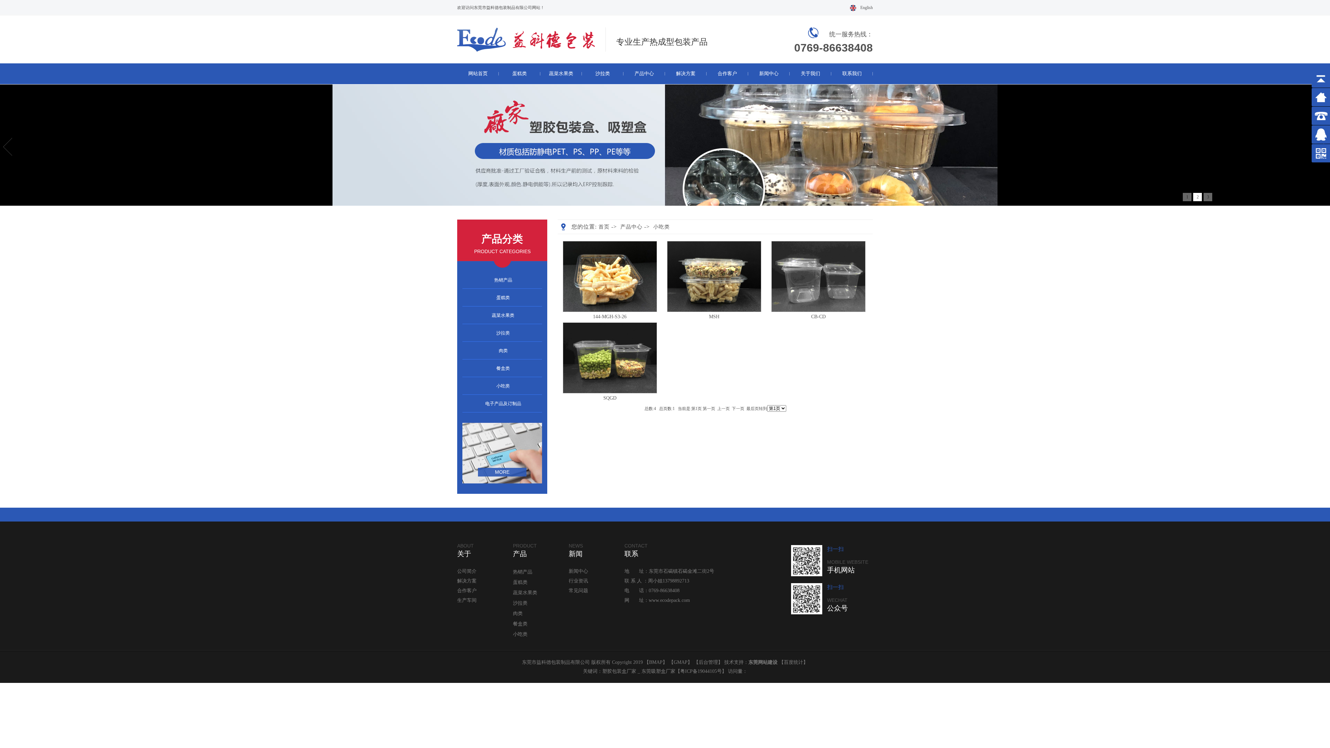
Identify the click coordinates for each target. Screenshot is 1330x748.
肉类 (503, 350)
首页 (604, 227)
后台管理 (708, 662)
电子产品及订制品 (503, 403)
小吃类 (503, 386)
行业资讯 (578, 581)
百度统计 (793, 662)
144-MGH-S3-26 (610, 316)
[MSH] (714, 310)
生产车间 (467, 600)
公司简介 (467, 571)
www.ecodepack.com (669, 600)
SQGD (610, 398)
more (502, 472)
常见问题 (578, 590)
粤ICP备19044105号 (701, 671)
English (866, 7)
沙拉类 (602, 73)
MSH (714, 316)
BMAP (656, 662)
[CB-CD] (818, 310)
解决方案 (685, 73)
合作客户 (727, 73)
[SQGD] (610, 391)
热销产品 (503, 280)
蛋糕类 (519, 73)
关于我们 (810, 73)
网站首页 (478, 73)
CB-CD (818, 316)
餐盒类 (503, 368)
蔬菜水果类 (561, 73)
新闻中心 (769, 73)
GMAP (681, 662)
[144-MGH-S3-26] (610, 310)
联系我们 (852, 73)
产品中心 (644, 73)
